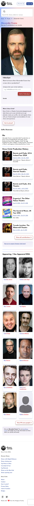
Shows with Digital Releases (9, 459)
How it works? (5, 484)
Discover (20, 3)
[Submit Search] (4, 11)
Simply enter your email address (13, 87)
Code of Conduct (5, 488)
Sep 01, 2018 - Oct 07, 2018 (20, 203)
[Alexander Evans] (17, 51)
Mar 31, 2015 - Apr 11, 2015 (20, 230)
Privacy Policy (5, 486)
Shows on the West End (7, 470)
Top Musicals (4, 468)
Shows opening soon (6, 472)
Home (2, 18)
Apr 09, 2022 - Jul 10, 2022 (20, 188)
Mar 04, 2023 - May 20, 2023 (21, 174)
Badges (3, 490)
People (8, 18)
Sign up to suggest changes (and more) (15, 243)
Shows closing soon (6, 461)
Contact (3, 481)
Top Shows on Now (6, 463)
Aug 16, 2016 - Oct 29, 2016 (20, 215)
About (2, 479)
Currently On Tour (6, 465)
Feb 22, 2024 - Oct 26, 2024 (21, 158)
